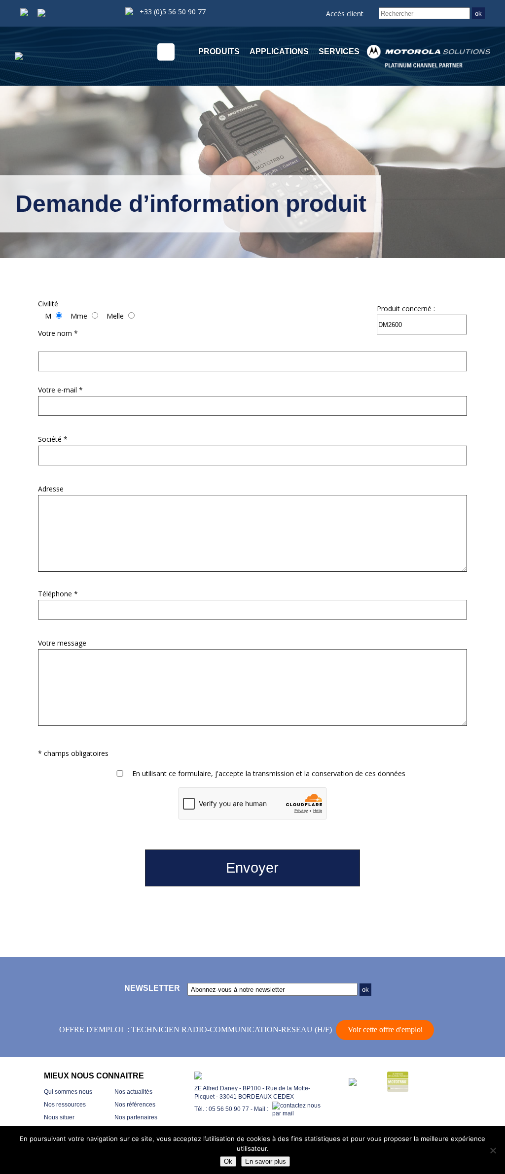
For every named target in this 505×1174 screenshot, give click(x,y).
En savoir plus (265, 1161)
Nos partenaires (135, 1117)
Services (339, 51)
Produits (219, 51)
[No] (493, 1150)
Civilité (48, 303)
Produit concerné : (406, 308)
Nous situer (59, 1117)
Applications (279, 51)
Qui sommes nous (68, 1091)
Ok (228, 1161)
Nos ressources (65, 1104)
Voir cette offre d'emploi (385, 1029)
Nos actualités (133, 1091)
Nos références (134, 1104)
